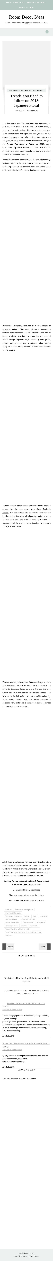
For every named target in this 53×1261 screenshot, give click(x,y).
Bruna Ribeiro (33, 111)
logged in (16, 1078)
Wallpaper (9, 935)
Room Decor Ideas (26, 17)
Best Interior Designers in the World (17, 916)
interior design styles (12, 923)
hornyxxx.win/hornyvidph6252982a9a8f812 (26, 1044)
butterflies (43, 916)
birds (34, 916)
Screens (24, 926)
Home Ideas (31, 90)
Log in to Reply (8, 1036)
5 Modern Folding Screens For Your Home (26, 900)
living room (41, 923)
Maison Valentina (27, 7)
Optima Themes (33, 1256)
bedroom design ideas (13, 913)
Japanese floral (28, 923)
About (9, 2)
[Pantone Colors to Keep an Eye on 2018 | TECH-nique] (45, 946)
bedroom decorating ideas (24, 910)
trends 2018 (34, 926)
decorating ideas (11, 919)
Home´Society (19, 2)
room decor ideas (11, 926)
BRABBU (30, 2)
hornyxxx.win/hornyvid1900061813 (26, 1004)
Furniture (20, 90)
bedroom (9, 910)
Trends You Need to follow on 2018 (17, 929)
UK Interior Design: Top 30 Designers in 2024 (26, 978)
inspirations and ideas (28, 919)
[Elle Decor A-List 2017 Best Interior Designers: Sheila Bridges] (8, 946)
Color (11, 90)
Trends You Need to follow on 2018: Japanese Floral (23, 932)
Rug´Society (40, 2)
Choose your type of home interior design (26, 895)
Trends (41, 90)
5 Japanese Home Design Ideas (26, 890)
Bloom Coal (21, 699)
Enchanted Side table (37, 869)
